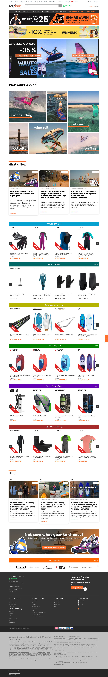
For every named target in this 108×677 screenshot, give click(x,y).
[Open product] (20, 244)
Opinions (34, 610)
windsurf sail (47, 643)
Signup (89, 1)
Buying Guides (12, 604)
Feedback (56, 602)
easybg (27, 628)
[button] (106, 338)
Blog (31, 1)
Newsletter (57, 601)
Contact (11, 1)
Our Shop (34, 604)
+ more (96, 560)
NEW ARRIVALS (73, 11)
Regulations (12, 622)
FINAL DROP (90, 11)
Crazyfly (14, 648)
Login (96, 1)
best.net (20, 628)
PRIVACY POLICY (12, 674)
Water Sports (26, 11)
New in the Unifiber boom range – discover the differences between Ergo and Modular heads (53, 194)
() (97, 6)
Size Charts (11, 606)
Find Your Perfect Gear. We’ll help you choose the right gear (22, 193)
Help (35, 1)
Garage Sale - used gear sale (39, 612)
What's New (17, 164)
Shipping (11, 613)
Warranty (11, 620)
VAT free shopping (13, 619)
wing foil (15, 643)
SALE (82, 11)
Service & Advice (13, 602)
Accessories (45, 11)
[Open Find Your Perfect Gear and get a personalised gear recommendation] (54, 541)
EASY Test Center (43, 1)
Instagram (81, 603)
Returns (11, 617)
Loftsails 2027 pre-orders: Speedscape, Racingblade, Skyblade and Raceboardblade (84, 194)
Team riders (52, 1)
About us (34, 602)
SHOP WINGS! (81, 47)
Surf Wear (55, 11)
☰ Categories (15, 11)
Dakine (37, 655)
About (16, 1)
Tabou (14, 649)
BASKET (91, 6)
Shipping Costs (23, 1)
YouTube (81, 605)
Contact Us (34, 601)
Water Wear (36, 11)
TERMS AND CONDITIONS (14, 673)
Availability (11, 611)
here (64, 664)
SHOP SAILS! (30, 47)
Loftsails (11, 649)
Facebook (81, 601)
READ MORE (13, 213)
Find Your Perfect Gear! (37, 616)
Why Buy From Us (36, 606)
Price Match (57, 604)
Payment (11, 615)
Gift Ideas (63, 11)
